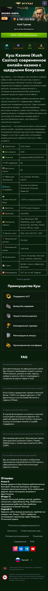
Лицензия (38, 536)
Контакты (12, 531)
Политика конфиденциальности (24, 525)
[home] (24, 3)
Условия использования (17, 536)
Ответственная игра (30, 531)
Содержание (20, 541)
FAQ (32, 541)
